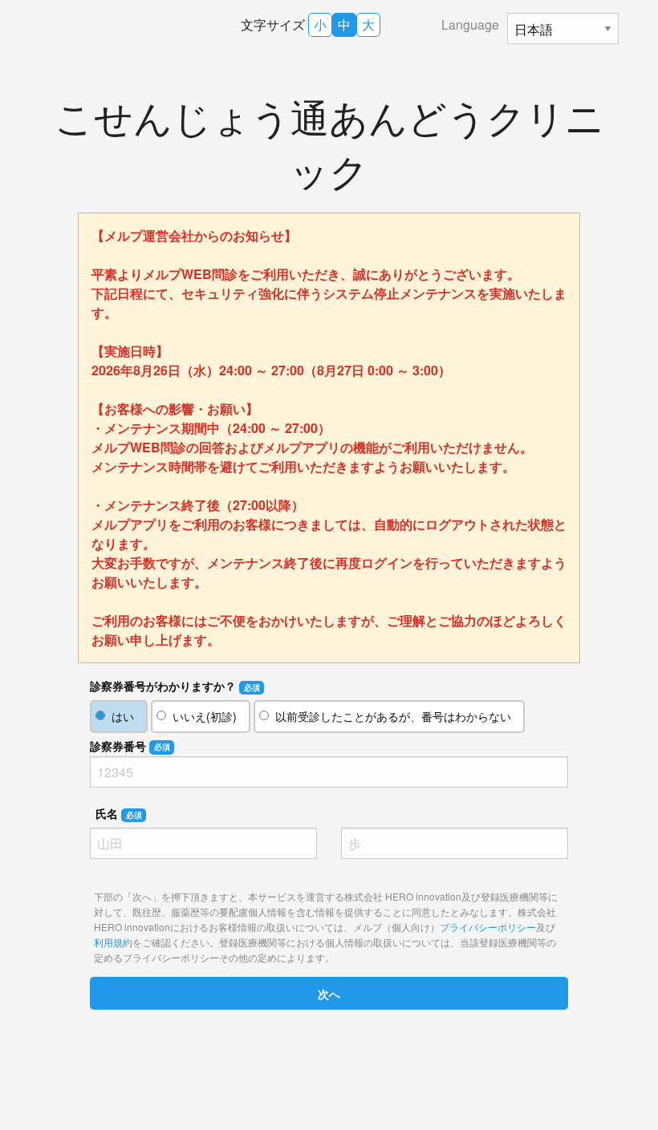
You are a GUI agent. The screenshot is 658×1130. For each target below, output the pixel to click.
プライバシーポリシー (488, 927)
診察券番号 (130, 746)
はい (123, 716)
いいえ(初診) (205, 716)
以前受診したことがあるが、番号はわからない (393, 716)
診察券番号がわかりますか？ (175, 686)
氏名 (118, 813)
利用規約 (113, 942)
